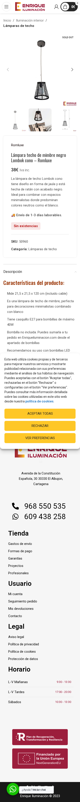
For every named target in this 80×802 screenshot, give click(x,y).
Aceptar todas (40, 414)
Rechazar (40, 426)
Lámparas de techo (18, 26)
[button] (7, 69)
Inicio (7, 20)
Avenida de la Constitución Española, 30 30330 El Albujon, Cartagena (41, 478)
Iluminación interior (30, 20)
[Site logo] (30, 6)
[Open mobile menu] (6, 6)
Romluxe (17, 145)
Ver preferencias (40, 438)
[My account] (57, 6)
